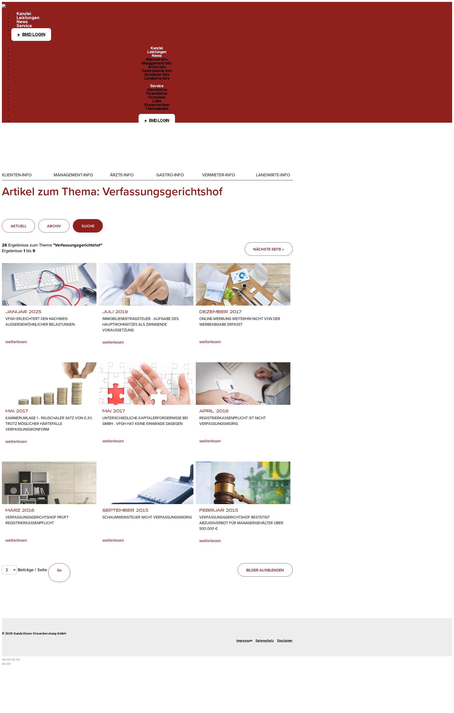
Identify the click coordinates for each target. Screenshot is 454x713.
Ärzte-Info (122, 175)
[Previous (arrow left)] (4, 664)
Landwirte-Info (273, 175)
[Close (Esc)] (4, 659)
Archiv (54, 226)
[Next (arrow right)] (8, 664)
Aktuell (18, 226)
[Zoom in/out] (18, 659)
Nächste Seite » (268, 249)
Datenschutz (265, 641)
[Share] (8, 659)
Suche (88, 226)
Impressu (243, 641)
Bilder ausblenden (265, 570)
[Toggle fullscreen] (13, 659)
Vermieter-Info (218, 175)
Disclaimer (285, 641)
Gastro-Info (170, 175)
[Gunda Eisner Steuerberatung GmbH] (7, 6)
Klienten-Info (17, 175)
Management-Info (73, 175)
